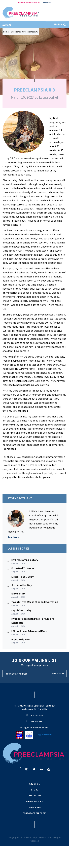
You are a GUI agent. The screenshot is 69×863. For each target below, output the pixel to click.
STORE (34, 789)
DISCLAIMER (34, 807)
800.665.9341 (37, 715)
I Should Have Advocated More (29, 632)
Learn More (47, 2)
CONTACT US (34, 795)
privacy (43, 665)
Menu (8, 24)
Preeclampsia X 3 (30, 31)
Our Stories (16, 31)
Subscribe (58, 673)
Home (6, 31)
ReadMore (13, 537)
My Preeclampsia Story (24, 561)
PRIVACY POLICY (34, 801)
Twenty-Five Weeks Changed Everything (34, 603)
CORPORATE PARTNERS (34, 813)
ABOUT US (34, 783)
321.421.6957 (37, 721)
